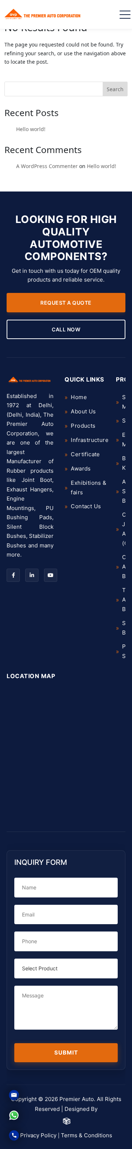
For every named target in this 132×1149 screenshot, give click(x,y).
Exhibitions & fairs (88, 487)
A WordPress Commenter (47, 166)
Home (79, 397)
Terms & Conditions (86, 1135)
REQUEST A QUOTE (66, 303)
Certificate (85, 454)
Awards (81, 468)
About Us (83, 411)
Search (115, 89)
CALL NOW (66, 329)
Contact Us (86, 506)
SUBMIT (66, 1052)
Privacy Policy (38, 1135)
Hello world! (30, 129)
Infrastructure (90, 439)
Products (83, 425)
